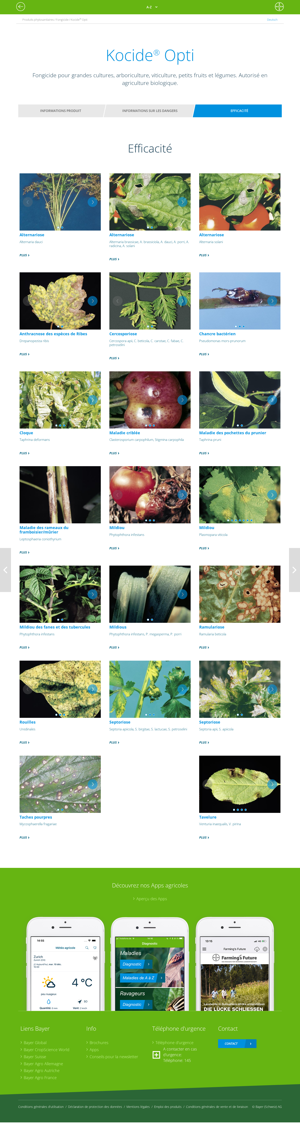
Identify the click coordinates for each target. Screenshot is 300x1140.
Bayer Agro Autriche (42, 1070)
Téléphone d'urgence (174, 1042)
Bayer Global (35, 1042)
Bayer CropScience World (46, 1049)
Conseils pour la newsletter (114, 1056)
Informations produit (60, 110)
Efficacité (239, 110)
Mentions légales (138, 1107)
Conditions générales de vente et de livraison (217, 1107)
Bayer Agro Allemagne (43, 1063)
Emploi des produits (168, 1107)
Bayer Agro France (40, 1077)
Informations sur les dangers (149, 110)
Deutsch (272, 20)
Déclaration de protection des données (95, 1107)
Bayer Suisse (35, 1056)
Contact (231, 1043)
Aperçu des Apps (151, 898)
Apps (94, 1049)
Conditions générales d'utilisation (41, 1107)
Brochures (99, 1042)
